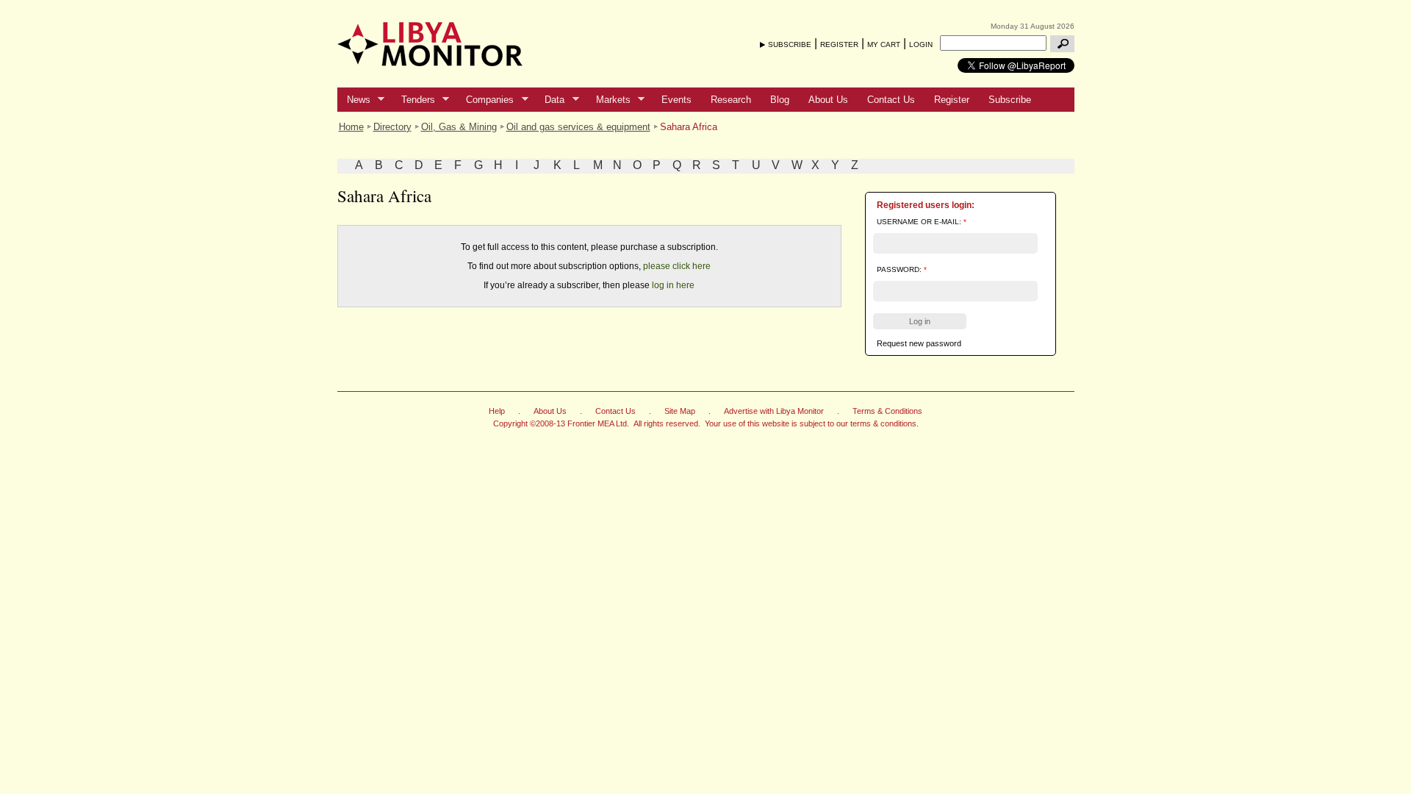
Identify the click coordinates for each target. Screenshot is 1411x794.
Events (676, 99)
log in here (673, 285)
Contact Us (891, 99)
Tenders (413, 100)
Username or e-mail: (921, 222)
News (353, 100)
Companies (485, 100)
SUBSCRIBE (789, 44)
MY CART (883, 44)
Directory (392, 126)
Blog (779, 99)
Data (549, 100)
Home (351, 126)
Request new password (919, 343)
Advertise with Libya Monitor (774, 411)
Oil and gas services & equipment (578, 126)
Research (731, 99)
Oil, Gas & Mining (459, 126)
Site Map (679, 411)
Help (497, 411)
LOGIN (921, 44)
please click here (677, 266)
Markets (608, 100)
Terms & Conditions (887, 411)
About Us (828, 99)
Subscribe (1009, 99)
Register (951, 99)
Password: (902, 269)
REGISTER (839, 44)
